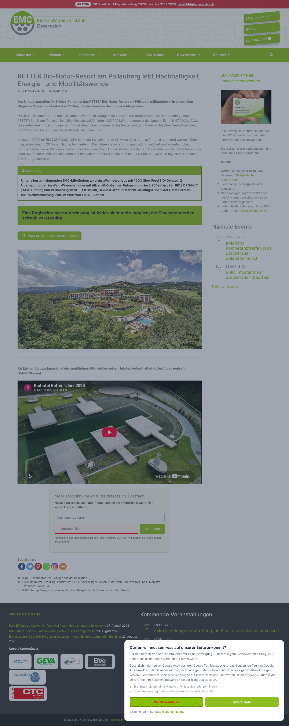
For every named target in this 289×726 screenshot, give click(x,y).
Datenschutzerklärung (169, 711)
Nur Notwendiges (166, 702)
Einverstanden (242, 702)
